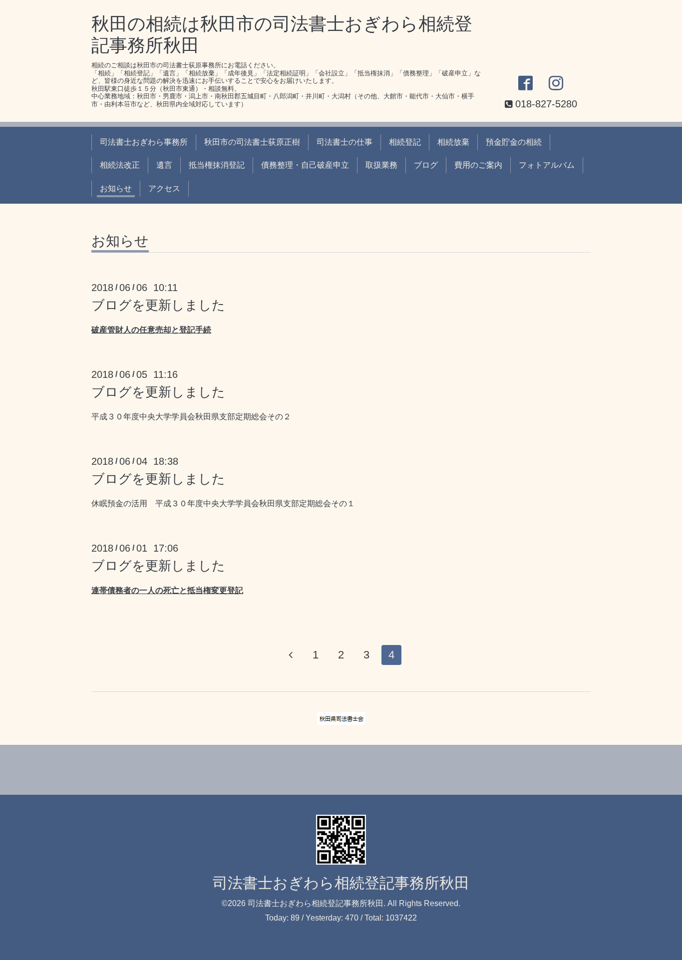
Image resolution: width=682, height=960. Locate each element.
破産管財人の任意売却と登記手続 (151, 329)
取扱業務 (381, 165)
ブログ (426, 165)
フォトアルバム (547, 165)
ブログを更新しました (158, 305)
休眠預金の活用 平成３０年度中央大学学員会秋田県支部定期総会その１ (223, 503)
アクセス (164, 188)
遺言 (164, 165)
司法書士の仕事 (344, 142)
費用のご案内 (478, 165)
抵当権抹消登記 (217, 165)
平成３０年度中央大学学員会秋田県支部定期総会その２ (191, 416)
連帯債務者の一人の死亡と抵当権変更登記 (167, 590)
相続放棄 (453, 142)
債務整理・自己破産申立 (305, 165)
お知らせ (116, 188)
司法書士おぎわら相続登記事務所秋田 (341, 883)
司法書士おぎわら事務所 (144, 142)
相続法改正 (120, 165)
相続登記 (405, 142)
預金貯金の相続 (514, 142)
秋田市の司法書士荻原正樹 (252, 142)
